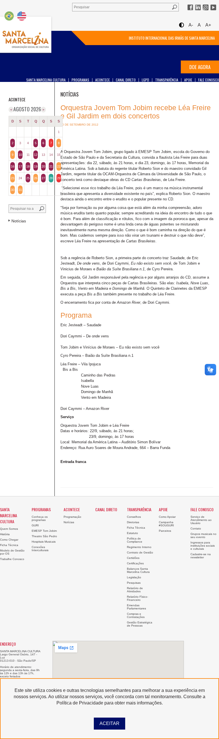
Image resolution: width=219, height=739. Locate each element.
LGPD (145, 79)
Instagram (205, 7)
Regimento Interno (139, 547)
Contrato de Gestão (140, 552)
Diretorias (133, 522)
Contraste (181, 25)
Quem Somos (9, 528)
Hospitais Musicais (44, 541)
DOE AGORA (199, 67)
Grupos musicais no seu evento (203, 535)
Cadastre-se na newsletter (200, 556)
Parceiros (165, 530)
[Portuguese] (9, 15)
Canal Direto (126, 79)
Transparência (166, 79)
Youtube (213, 7)
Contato (195, 528)
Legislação (134, 577)
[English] (21, 15)
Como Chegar (9, 539)
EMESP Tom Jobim (44, 530)
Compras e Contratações (136, 615)
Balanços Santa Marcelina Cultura (138, 570)
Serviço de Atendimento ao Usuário (201, 520)
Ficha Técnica (9, 545)
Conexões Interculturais (40, 548)
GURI (35, 525)
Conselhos (134, 516)
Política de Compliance (134, 540)
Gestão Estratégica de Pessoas (139, 624)
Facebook (190, 7)
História (5, 534)
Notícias (69, 522)
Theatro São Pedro (44, 536)
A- (190, 25)
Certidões (133, 557)
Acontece (102, 79)
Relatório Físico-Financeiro (137, 598)
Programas (80, 79)
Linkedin (198, 7)
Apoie (188, 79)
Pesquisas (134, 582)
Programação (72, 516)
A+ (208, 25)
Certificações (135, 563)
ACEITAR (109, 723)
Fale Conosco (208, 79)
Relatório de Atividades (135, 590)
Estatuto (132, 533)
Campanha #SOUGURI (166, 524)
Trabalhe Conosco (12, 559)
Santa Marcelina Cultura (25, 35)
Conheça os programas (40, 518)
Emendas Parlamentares (136, 607)
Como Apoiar (167, 516)
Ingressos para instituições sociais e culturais (202, 545)
